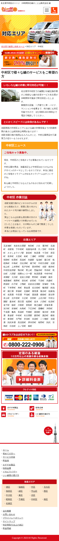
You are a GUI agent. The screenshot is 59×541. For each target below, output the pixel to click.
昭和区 (9, 499)
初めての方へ (9, 453)
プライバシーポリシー (13, 518)
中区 (33, 487)
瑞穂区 (22, 487)
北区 (33, 495)
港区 (8, 487)
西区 (46, 491)
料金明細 (7, 528)
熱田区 (9, 491)
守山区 (34, 491)
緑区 (21, 491)
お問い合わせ (9, 514)
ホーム (6, 450)
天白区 (47, 487)
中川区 (9, 495)
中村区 (34, 499)
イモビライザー (10, 472)
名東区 (9, 503)
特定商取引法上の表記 (13, 525)
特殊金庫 (7, 468)
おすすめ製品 (9, 465)
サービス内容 (9, 457)
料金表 (6, 460)
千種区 (22, 499)
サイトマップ (9, 521)
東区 (21, 495)
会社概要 (7, 511)
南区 (46, 499)
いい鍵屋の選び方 (11, 475)
